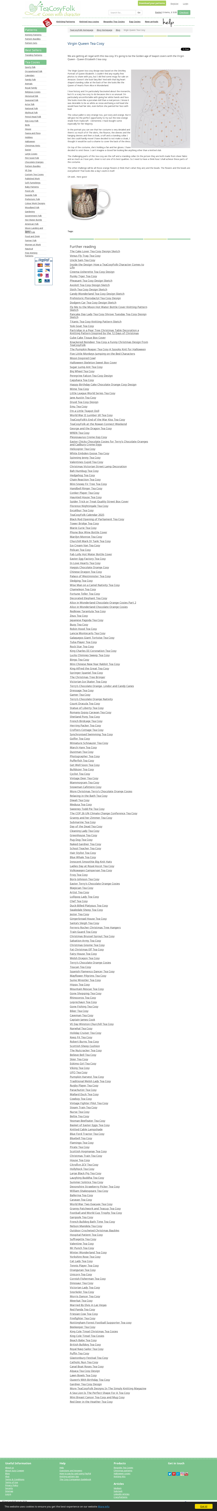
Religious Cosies (32, 91)
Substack (118, 1491)
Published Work (32, 178)
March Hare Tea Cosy (83, 747)
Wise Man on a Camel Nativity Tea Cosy (95, 585)
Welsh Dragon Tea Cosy (85, 958)
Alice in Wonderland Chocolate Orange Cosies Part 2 (103, 602)
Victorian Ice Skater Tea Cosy (88, 681)
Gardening (30, 211)
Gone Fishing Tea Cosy (84, 1006)
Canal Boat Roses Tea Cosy (87, 1366)
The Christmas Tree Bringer (87, 677)
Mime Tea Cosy (79, 389)
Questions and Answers (70, 1470)
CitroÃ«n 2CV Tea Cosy (84, 1164)
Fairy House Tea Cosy (83, 953)
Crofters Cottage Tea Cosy (86, 730)
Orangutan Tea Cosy (83, 1270)
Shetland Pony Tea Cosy (85, 716)
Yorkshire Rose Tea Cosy (85, 1256)
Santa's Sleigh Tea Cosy (84, 923)
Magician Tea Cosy (81, 888)
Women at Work (33, 244)
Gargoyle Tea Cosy (81, 1217)
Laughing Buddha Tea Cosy (87, 1177)
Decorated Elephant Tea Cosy (88, 598)
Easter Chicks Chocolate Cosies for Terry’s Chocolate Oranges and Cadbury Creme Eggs (109, 443)
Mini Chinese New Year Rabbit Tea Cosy (95, 664)
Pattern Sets (31, 43)
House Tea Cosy (80, 1160)
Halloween (30, 141)
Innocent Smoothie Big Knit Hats (91, 861)
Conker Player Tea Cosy (84, 493)
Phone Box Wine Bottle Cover (88, 532)
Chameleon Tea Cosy (83, 589)
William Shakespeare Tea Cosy (89, 1191)
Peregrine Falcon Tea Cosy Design (91, 375)
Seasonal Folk (31, 100)
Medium (117, 1488)
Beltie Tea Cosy (79, 1116)
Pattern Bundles (33, 38)
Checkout (184, 12)
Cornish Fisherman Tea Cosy (88, 1278)
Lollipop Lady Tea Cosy (84, 896)
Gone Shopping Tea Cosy (85, 993)
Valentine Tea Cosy (82, 1243)
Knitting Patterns (65, 21)
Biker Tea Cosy (79, 1011)
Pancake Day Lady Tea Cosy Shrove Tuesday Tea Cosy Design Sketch (108, 315)
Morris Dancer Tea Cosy (85, 1296)
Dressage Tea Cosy (82, 690)
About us (9, 1467)
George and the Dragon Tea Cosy (91, 428)
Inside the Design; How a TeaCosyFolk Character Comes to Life (107, 266)
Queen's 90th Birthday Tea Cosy (90, 1379)
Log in (8, 1494)
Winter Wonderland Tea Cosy (88, 1252)
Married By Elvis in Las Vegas (88, 1305)
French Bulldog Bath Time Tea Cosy (92, 1221)
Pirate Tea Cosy (79, 1147)
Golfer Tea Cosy (80, 738)
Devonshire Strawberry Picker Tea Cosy (95, 1186)
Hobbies (29, 137)
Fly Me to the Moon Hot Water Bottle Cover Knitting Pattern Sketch (108, 308)
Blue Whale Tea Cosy (83, 857)
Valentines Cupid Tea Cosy (86, 462)
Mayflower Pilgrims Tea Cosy (88, 975)
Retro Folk (30, 232)
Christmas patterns (123, 1470)
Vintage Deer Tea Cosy (84, 778)
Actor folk (29, 104)
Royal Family (31, 87)
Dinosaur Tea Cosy (81, 1283)
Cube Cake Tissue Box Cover (88, 337)
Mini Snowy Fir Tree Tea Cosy (88, 484)
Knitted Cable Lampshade (86, 1129)
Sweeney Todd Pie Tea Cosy (87, 809)
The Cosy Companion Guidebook (75, 1479)
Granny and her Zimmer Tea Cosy (91, 817)
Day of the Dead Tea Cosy (86, 826)
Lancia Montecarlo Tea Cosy (87, 633)
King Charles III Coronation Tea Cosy (93, 650)
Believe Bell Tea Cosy (83, 1055)
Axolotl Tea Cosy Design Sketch (90, 285)
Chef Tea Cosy (79, 901)
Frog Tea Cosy (79, 874)
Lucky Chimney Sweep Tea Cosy (90, 655)
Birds (27, 124)
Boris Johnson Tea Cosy (84, 879)
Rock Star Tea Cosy (82, 646)
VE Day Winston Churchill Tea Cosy (92, 1024)
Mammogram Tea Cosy (84, 782)
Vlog (7, 1476)
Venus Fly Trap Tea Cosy (85, 255)
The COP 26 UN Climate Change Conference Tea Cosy (103, 813)
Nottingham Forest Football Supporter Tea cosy (101, 1322)
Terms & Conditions (14, 1479)
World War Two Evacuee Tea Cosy (91, 1204)
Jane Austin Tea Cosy (83, 397)
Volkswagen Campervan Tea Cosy (91, 870)
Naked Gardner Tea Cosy (85, 844)
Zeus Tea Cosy (79, 615)
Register (174, 3)
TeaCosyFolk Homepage (81, 30)
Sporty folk (30, 67)
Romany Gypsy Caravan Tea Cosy (90, 712)
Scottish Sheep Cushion (85, 1046)
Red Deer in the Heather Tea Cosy (91, 1401)
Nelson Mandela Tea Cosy (86, 1226)
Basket (158, 12)
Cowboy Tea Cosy (81, 1098)
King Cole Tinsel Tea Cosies (87, 1336)
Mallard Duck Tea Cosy (84, 1094)
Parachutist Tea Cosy (83, 1090)
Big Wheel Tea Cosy (82, 371)
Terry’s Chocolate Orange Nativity (91, 699)
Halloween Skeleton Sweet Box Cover (93, 362)
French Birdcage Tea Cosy (86, 721)
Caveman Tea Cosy (81, 1015)
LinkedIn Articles (121, 1494)
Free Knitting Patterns (31, 253)
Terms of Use (11, 1482)
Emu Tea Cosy (78, 406)
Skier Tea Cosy (79, 1059)
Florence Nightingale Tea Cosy (89, 506)
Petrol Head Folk (33, 116)
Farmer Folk (30, 240)
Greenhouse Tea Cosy (83, 835)
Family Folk (30, 79)
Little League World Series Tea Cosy (92, 393)
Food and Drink (32, 236)
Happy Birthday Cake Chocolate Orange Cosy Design (103, 384)
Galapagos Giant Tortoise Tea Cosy (92, 637)
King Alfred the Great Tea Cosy (89, 668)
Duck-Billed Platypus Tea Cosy (89, 905)
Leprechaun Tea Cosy (83, 1002)
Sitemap (9, 1491)
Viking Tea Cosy (80, 1068)
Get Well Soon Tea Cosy (85, 765)
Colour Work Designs (35, 203)
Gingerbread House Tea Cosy (88, 918)
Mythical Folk (31, 112)
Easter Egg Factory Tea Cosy (88, 558)
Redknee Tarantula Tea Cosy (88, 611)
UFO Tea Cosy (78, 1072)
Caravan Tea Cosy (81, 1199)
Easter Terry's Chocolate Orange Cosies (95, 883)
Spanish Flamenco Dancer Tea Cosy (92, 971)
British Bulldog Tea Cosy (85, 1344)
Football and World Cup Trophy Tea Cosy (96, 1213)
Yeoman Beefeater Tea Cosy (87, 1120)
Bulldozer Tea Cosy (82, 769)
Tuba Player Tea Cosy (83, 642)
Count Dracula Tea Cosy (85, 703)
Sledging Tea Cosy (81, 580)
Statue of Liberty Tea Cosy (87, 708)
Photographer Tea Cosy (85, 756)
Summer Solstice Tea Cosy (86, 1182)
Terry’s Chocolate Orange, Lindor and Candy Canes (102, 686)
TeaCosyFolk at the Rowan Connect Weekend (98, 424)
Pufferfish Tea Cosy (82, 760)
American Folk (32, 224)
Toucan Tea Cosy (80, 967)
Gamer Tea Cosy (80, 694)
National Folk (31, 108)
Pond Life (29, 191)
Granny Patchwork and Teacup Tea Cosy (95, 1208)
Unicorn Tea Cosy (81, 1274)
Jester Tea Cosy (79, 914)
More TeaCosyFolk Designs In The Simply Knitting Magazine (108, 1388)
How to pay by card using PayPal (75, 1473)
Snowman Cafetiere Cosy (85, 787)
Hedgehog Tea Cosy (82, 475)
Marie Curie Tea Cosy (83, 528)
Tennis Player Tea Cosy (84, 1265)
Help (61, 1467)
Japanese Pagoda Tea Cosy (86, 620)
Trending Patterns (33, 55)
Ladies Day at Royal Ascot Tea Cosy (92, 866)
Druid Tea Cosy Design (84, 402)
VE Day (28, 170)
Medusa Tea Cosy (81, 804)
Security (9, 1488)
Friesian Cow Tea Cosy (84, 1314)
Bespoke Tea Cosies (114, 21)
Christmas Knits (32, 145)
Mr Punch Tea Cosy (82, 1248)
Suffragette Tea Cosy (83, 1239)
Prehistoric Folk (32, 199)
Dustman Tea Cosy (81, 752)
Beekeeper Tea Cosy (82, 1327)
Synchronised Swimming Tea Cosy (91, 734)
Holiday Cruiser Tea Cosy (85, 1033)
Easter (28, 149)
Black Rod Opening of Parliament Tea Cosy (97, 519)
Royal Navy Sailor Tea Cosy (86, 1349)
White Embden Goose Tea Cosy (89, 453)
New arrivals (151, 21)
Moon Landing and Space (34, 228)
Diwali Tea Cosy (79, 800)
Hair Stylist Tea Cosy (83, 853)
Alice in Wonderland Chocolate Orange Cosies (99, 607)
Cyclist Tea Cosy (80, 774)
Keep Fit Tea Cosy (81, 1037)
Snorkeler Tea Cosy (82, 1292)
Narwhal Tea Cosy (81, 1028)
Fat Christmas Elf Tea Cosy (87, 949)
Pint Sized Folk (32, 157)
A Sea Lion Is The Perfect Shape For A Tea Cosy (100, 1393)
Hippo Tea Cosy (80, 984)
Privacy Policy (11, 1485)
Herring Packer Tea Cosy (85, 725)
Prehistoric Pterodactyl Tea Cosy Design (95, 298)
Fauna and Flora (32, 133)
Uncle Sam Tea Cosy (82, 260)
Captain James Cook (82, 1019)
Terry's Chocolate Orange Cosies (90, 962)
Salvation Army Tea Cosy (85, 940)
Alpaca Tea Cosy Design (85, 1371)
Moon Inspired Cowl (83, 358)
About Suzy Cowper (14, 1470)
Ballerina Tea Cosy (81, 1195)
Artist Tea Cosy (79, 892)
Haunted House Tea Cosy (86, 497)
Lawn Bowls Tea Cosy (83, 1375)
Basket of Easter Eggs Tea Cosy (90, 1125)
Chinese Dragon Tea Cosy (86, 572)
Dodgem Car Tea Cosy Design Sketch (93, 302)
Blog (118, 30)
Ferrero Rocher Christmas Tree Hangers (95, 927)
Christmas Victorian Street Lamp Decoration (98, 466)
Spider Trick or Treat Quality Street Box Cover (99, 501)
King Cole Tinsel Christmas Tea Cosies (94, 1331)
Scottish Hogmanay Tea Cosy (88, 1151)
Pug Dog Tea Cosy (81, 839)
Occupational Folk (33, 71)
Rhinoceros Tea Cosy (83, 997)
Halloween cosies (122, 1473)
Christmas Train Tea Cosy (86, 1155)
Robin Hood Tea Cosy (83, 629)
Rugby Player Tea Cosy (84, 1085)
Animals (28, 83)
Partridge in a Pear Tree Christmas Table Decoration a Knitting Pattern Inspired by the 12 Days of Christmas (104, 331)
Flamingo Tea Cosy (82, 1142)
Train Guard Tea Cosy (83, 932)
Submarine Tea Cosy (83, 822)
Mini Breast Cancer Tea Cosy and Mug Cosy (97, 1397)
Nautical (29, 248)
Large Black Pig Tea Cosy (85, 1173)
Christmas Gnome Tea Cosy (87, 945)
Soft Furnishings (32, 182)
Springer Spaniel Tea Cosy (86, 672)
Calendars (29, 75)
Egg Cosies (135, 21)
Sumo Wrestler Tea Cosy (85, 980)
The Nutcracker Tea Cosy (86, 1050)
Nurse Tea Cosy (79, 1112)
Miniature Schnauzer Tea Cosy (89, 743)
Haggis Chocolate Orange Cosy (89, 567)
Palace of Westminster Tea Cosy (90, 576)
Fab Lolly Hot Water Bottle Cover (91, 554)
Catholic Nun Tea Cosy (84, 1362)
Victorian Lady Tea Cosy (85, 1287)
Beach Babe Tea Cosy (83, 1340)
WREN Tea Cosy (79, 433)
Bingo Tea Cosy (79, 659)
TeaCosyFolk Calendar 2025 (87, 514)
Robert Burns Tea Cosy (84, 1041)
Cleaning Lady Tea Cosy (84, 831)
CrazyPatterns (120, 1497)
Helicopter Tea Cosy (82, 449)
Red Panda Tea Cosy (82, 1309)
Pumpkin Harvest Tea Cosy (87, 1077)
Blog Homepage (104, 30)
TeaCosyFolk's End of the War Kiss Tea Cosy (97, 419)
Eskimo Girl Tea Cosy (83, 1063)
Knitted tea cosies (89, 21)
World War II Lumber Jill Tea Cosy (91, 415)
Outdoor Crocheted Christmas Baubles (94, 1230)
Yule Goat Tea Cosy (82, 326)
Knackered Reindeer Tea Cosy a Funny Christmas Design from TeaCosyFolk (109, 343)
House (28, 129)
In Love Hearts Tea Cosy (85, 563)
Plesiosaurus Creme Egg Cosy (88, 437)
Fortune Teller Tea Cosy (85, 593)
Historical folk (31, 96)
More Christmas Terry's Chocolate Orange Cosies (101, 791)
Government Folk (33, 215)
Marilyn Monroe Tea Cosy (86, 536)
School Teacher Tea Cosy (85, 848)
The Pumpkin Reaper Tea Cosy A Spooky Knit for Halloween (108, 349)
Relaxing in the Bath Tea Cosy (88, 795)
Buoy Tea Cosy (79, 624)
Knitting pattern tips (69, 1476)
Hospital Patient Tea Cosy (86, 1234)
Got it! (203, 1506)
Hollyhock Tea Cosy (82, 1169)
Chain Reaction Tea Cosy (85, 479)
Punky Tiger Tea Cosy (83, 276)
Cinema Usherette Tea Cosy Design (92, 271)
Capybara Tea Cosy (82, 380)
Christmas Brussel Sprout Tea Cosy (92, 936)
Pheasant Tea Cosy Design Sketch (91, 280)
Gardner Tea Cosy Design (86, 1384)
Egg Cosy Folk (31, 120)
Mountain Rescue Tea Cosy (87, 989)
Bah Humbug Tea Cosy (84, 471)
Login (185, 3)
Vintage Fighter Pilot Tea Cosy (89, 1103)
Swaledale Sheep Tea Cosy (86, 910)
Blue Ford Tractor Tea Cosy (87, 1134)
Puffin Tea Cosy (79, 1353)
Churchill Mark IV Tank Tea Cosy (90, 541)
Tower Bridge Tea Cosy (84, 523)
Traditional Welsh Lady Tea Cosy (90, 1081)
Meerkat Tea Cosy (81, 1300)
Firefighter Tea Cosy (82, 1318)
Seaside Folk (31, 195)
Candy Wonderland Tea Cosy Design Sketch (97, 293)
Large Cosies (31, 153)
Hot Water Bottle (33, 219)
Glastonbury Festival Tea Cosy (89, 1358)
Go (139, 12)
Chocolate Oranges (34, 162)
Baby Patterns (32, 186)
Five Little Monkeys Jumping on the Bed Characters (102, 353)
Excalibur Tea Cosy (82, 510)
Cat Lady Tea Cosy (81, 1261)
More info (103, 1506)
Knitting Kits (119, 1476)
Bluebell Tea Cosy (81, 1138)
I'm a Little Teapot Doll (84, 411)
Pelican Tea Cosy (80, 550)
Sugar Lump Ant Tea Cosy (86, 367)
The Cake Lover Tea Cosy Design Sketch (95, 251)
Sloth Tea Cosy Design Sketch (88, 289)
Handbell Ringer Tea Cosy (86, 488)
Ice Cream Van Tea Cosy (85, 545)
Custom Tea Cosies (34, 174)
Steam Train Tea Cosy (83, 1107)
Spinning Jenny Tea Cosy (85, 457)
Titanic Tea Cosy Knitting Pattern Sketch (95, 321)
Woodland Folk (32, 207)
